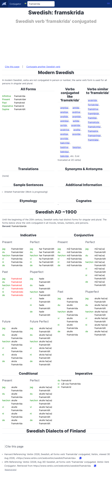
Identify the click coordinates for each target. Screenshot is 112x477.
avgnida (76, 116)
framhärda (93, 113)
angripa (64, 107)
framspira (93, 131)
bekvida (64, 156)
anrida (76, 107)
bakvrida (64, 143)
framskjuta (93, 122)
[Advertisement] (56, 43)
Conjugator (15, 3)
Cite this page (12, 66)
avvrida (64, 138)
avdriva (76, 112)
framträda (93, 139)
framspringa (94, 135)
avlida (76, 121)
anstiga (64, 112)
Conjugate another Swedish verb (43, 66)
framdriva (93, 109)
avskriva (64, 129)
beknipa (64, 151)
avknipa (64, 121)
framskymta (94, 126)
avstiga (64, 134)
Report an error (10, 470)
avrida (63, 125)
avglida (64, 116)
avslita (76, 129)
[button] (108, 4)
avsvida (76, 134)
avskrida (75, 125)
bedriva (64, 147)
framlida (92, 118)
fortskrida (93, 104)
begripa (77, 147)
